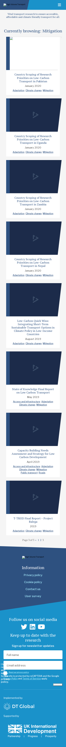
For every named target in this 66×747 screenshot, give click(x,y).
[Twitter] (24, 627)
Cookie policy (33, 582)
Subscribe (58, 685)
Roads (42, 472)
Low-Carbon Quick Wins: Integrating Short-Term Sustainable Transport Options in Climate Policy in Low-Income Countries (33, 327)
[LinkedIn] (32, 627)
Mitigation (48, 90)
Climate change (34, 90)
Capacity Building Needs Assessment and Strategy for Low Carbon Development (33, 453)
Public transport (29, 472)
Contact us (33, 589)
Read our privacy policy (19, 672)
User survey (33, 596)
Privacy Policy (11, 678)
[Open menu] (59, 5)
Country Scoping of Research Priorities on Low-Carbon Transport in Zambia (33, 201)
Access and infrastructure (26, 401)
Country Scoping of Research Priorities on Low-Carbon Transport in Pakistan (33, 77)
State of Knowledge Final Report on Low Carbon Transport (33, 390)
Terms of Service (32, 678)
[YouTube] (41, 627)
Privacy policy (33, 575)
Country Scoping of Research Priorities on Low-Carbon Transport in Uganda (33, 139)
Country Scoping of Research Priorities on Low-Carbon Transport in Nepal (33, 262)
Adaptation (18, 90)
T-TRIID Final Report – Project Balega (33, 520)
